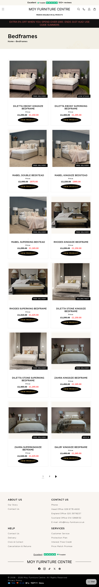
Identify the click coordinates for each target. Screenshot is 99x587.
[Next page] (56, 476)
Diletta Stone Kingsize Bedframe (71, 310)
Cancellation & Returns (19, 546)
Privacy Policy (15, 580)
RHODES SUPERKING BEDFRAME (28, 309)
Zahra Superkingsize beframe (28, 448)
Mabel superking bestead (28, 242)
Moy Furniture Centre (35, 578)
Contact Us (13, 509)
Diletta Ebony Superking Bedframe (71, 107)
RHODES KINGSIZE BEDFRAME (71, 242)
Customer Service (60, 534)
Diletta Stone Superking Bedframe (28, 379)
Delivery (12, 538)
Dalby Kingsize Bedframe (71, 447)
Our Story (13, 505)
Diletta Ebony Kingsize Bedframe (28, 107)
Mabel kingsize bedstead (71, 175)
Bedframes (21, 41)
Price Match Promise (61, 546)
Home (11, 41)
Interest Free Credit (61, 542)
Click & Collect (15, 542)
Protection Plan (59, 538)
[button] (3, 9)
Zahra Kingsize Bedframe (71, 378)
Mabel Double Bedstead (28, 175)
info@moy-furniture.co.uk (71, 522)
